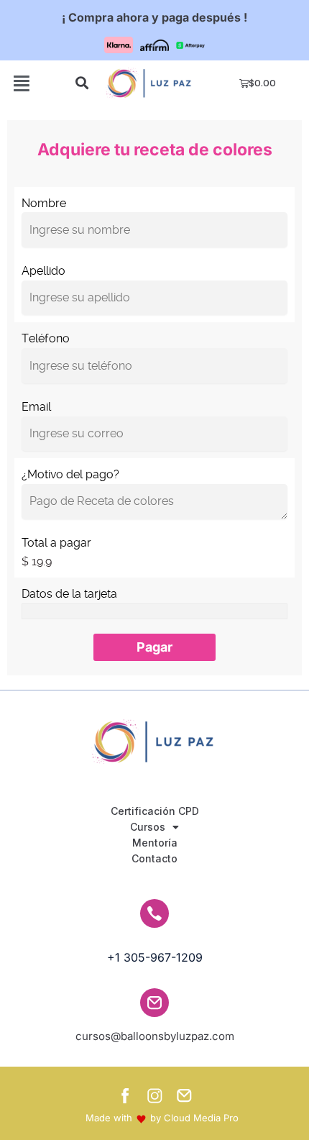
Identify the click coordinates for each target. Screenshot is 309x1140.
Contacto (154, 858)
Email (36, 407)
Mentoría (154, 842)
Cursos (147, 827)
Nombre (44, 203)
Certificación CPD (155, 811)
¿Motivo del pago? (70, 474)
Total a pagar (56, 543)
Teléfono (46, 338)
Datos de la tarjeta (69, 594)
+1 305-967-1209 (155, 957)
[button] (154, 647)
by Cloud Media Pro (194, 1117)
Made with (109, 1117)
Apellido (43, 271)
